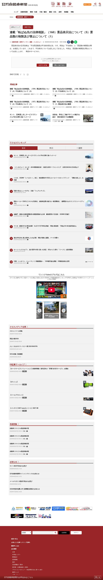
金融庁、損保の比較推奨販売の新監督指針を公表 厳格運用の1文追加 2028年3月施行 (41, 214)
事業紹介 (15, 557)
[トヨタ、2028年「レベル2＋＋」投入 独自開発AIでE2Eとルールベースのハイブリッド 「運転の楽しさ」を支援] (89, 180)
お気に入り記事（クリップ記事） (21, 542)
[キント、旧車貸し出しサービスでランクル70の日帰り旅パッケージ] (45, 118)
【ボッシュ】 (14, 382)
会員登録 (64, 532)
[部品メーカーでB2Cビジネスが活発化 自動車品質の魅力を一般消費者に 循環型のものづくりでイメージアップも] (89, 203)
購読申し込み (15, 546)
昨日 (51, 148)
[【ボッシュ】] (88, 386)
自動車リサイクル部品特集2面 (19, 436)
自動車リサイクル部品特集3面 (19, 443)
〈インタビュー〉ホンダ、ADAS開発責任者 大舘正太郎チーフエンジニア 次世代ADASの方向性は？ (46, 167)
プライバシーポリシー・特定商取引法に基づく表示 (27, 569)
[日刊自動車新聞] (14, 4)
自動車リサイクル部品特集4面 (19, 451)
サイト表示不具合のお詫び (18, 466)
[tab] (24, 148)
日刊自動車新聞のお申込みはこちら (18, 577)
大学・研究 (57, 121)
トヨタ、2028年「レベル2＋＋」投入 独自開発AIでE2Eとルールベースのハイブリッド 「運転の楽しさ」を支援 (48, 179)
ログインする (43, 65)
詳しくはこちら (59, 65)
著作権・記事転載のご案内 (20, 567)
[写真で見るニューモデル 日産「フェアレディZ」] (89, 191)
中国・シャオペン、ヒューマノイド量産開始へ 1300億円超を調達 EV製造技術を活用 (41, 261)
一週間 (79, 148)
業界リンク (15, 572)
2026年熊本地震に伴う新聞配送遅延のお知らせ (25, 489)
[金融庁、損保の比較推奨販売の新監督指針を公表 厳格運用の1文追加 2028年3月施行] (89, 215)
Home (11, 17)
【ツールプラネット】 (17, 395)
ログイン (76, 532)
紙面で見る (28, 27)
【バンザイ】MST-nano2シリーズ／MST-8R (24, 408)
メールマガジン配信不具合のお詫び (21, 481)
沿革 (13, 552)
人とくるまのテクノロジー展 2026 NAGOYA (23, 346)
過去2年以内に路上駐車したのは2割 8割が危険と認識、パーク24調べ (36, 238)
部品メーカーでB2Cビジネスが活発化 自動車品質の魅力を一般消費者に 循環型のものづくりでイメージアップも (49, 202)
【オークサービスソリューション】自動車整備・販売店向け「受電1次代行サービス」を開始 (39, 368)
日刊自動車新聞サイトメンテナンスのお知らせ (24, 473)
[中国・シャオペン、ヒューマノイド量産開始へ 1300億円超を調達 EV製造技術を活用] (89, 262)
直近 (23, 148)
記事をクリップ (15, 27)
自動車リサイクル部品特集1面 (19, 428)
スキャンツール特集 (16, 331)
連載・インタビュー (35, 42)
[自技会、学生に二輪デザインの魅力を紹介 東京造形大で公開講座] (88, 118)
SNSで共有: (63, 42)
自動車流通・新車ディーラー (20, 42)
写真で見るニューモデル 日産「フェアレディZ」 (30, 191)
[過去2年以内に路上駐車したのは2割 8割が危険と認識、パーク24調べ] (89, 238)
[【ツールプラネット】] (88, 399)
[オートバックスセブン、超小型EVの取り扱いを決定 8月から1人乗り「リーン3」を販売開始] (89, 250)
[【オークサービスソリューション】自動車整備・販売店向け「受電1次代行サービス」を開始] (88, 373)
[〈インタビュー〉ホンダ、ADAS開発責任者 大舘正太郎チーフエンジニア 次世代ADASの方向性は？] (89, 168)
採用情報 (15, 559)
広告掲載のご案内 (17, 564)
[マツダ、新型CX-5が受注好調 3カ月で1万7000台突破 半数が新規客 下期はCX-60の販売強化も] (89, 227)
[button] (64, 311)
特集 (24, 431)
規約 (13, 562)
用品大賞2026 (14, 338)
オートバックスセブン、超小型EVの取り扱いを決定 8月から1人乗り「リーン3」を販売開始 (43, 249)
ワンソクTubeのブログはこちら (51, 275)
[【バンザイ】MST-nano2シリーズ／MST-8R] (88, 412)
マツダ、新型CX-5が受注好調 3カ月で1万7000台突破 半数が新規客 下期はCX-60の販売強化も (45, 226)
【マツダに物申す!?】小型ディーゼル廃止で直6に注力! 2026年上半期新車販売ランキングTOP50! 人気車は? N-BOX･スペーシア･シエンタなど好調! (51, 278)
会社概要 (13, 549)
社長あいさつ (16, 554)
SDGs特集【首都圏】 (16, 354)
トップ (16, 12)
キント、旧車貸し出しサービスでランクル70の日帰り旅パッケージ (35, 155)
